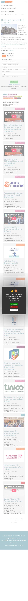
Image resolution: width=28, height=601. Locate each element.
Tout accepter (14, 304)
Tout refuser (14, 307)
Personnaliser (14, 309)
